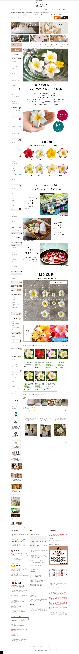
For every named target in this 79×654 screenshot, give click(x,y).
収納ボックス (53, 14)
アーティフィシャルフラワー (16, 126)
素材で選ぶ (59, 9)
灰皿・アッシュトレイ (15, 78)
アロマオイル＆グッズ (15, 163)
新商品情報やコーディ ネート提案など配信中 (15, 436)
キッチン (26, 9)
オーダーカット (14, 276)
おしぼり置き (14, 221)
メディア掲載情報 (28, 17)
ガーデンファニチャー (15, 374)
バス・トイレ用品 (15, 66)
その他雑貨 (13, 85)
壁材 (46, 9)
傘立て (13, 75)
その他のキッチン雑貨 (15, 103)
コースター (63, 14)
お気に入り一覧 (43, 44)
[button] (65, 410)
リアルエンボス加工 (16, 254)
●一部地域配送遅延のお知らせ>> (39, 0)
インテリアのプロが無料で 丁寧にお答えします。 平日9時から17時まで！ (16, 427)
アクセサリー (14, 179)
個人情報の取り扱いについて (51, 46)
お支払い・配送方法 (46, 646)
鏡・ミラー (13, 73)
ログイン (55, 44)
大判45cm (17, 323)
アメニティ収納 (14, 216)
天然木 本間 (15, 266)
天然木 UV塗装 (15, 261)
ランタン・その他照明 (15, 115)
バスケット (57, 14)
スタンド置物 (14, 198)
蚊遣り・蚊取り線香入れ (16, 80)
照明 (20, 9)
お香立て (13, 161)
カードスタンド (14, 223)
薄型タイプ (13, 329)
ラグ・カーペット (15, 359)
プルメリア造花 (14, 124)
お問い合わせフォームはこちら (54, 544)
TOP (12, 17)
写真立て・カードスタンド (16, 133)
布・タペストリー (15, 142)
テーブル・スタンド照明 (16, 110)
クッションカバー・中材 (16, 149)
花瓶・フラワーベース (15, 131)
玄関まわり (13, 82)
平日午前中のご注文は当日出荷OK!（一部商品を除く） (23, 12)
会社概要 (22, 17)
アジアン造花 (14, 121)
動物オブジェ (14, 195)
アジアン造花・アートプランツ (40, 48)
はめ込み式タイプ (15, 307)
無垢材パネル (14, 351)
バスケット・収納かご (15, 96)
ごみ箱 (60, 14)
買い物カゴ (66, 9)
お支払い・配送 (16, 17)
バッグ (13, 177)
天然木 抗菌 (15, 264)
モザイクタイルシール (15, 403)
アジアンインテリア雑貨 (30, 48)
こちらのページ (34, 576)
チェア (13, 381)
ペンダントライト (15, 112)
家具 (52, 9)
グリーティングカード (15, 230)
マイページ (50, 44)
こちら (15, 631)
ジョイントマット (15, 336)
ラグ (33, 9)
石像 (12, 193)
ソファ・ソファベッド (15, 388)
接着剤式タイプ (14, 309)
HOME (25, 48)
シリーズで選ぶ (14, 364)
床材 (39, 9)
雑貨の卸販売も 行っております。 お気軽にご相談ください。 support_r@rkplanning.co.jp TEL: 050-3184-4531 (15, 457)
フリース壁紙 (14, 408)
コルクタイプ (15, 268)
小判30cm (14, 323)
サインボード (14, 214)
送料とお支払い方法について (39, 46)
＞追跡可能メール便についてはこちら (35, 565)
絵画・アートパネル (15, 188)
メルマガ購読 (35, 17)
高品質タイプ (14, 321)
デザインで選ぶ (14, 366)
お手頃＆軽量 (15, 247)
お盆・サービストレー (15, 94)
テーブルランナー (42, 14)
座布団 (13, 152)
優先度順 (29, 345)
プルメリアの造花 (48, 48)
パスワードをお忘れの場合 (63, 44)
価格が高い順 (43, 345)
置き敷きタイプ (14, 302)
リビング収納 (14, 61)
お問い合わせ (40, 17)
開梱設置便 (13, 278)
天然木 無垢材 (15, 259)
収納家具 (13, 386)
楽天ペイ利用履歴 (20, 595)
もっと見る (46, 439)
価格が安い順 (37, 345)
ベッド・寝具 (14, 391)
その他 (13, 205)
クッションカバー (47, 14)
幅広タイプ (15, 252)
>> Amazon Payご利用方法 (15, 578)
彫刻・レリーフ (14, 191)
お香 (12, 158)
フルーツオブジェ (15, 200)
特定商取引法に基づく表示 (63, 46)
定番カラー (14, 299)
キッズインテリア (15, 393)
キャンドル (13, 168)
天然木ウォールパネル (15, 406)
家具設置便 (13, 395)
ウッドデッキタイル (15, 344)
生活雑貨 (13, 9)
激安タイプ (13, 325)
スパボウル (13, 170)
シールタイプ (14, 297)
